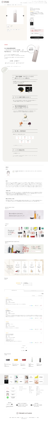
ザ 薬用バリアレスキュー (31, 364)
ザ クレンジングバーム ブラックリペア (7, 365)
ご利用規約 (38, 417)
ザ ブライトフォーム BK (39, 364)
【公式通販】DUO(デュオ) (9, 4)
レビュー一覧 (30, 392)
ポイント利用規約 (21, 417)
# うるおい (14, 29)
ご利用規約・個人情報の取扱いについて (32, 417)
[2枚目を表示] (11, 26)
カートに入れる (37, 37)
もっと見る (23, 368)
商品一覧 (13, 4)
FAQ (37, 1)
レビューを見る (37, 11)
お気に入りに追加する (37, 39)
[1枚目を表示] (8, 26)
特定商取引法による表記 (9, 406)
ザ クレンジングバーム (23, 364)
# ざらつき (11, 29)
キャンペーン (30, 391)
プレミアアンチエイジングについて (22, 388)
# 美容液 (16, 29)
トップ (5, 4)
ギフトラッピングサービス (39, 392)
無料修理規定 (18, 417)
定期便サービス (37, 388)
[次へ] (23, 15)
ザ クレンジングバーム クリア (15, 364)
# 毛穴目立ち (8, 29)
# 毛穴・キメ (19, 29)
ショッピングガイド (35, 1)
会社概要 (10, 417)
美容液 (15, 4)
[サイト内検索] (32, 1)
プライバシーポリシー (26, 417)
